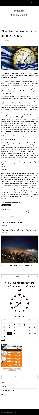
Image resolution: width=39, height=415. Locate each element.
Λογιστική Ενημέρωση (7, 390)
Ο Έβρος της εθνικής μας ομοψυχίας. (17, 265)
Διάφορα (3, 386)
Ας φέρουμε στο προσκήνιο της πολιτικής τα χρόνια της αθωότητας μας (19, 286)
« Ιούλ (3, 340)
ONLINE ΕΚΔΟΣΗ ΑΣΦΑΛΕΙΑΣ (19, 276)
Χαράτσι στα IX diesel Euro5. (13, 222)
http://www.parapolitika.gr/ (12, 202)
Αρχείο (3, 382)
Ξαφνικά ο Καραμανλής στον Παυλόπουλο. (19, 230)
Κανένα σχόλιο (5, 209)
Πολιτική (4, 28)
